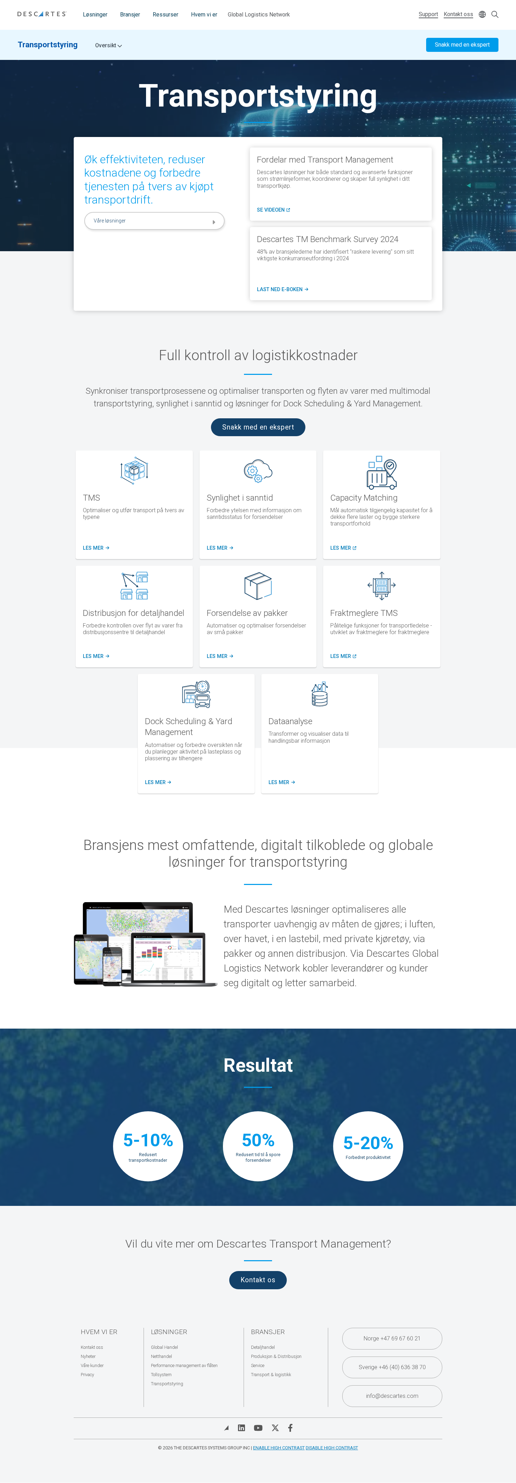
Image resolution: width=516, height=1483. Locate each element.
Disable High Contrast (332, 1447)
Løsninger (95, 14)
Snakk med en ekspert (462, 44)
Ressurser (165, 14)
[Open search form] (494, 15)
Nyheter (88, 1356)
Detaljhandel (263, 1347)
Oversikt (106, 45)
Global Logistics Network (259, 14)
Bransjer (130, 14)
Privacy (87, 1374)
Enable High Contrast (279, 1447)
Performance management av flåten (184, 1365)
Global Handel (164, 1347)
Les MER (95, 548)
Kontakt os (258, 1280)
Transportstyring (48, 44)
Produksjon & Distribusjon (276, 1356)
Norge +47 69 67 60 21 (392, 1338)
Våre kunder (92, 1365)
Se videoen (273, 210)
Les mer (219, 548)
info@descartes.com (392, 1396)
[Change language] (482, 15)
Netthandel (161, 1356)
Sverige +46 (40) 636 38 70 (392, 1367)
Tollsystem (161, 1374)
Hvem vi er (204, 14)
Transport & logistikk (271, 1374)
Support (428, 14)
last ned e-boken (282, 290)
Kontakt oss (458, 14)
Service (257, 1365)
